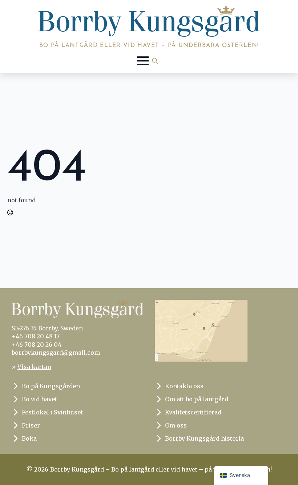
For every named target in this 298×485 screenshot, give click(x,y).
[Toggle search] (155, 60)
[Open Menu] (143, 61)
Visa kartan (34, 366)
